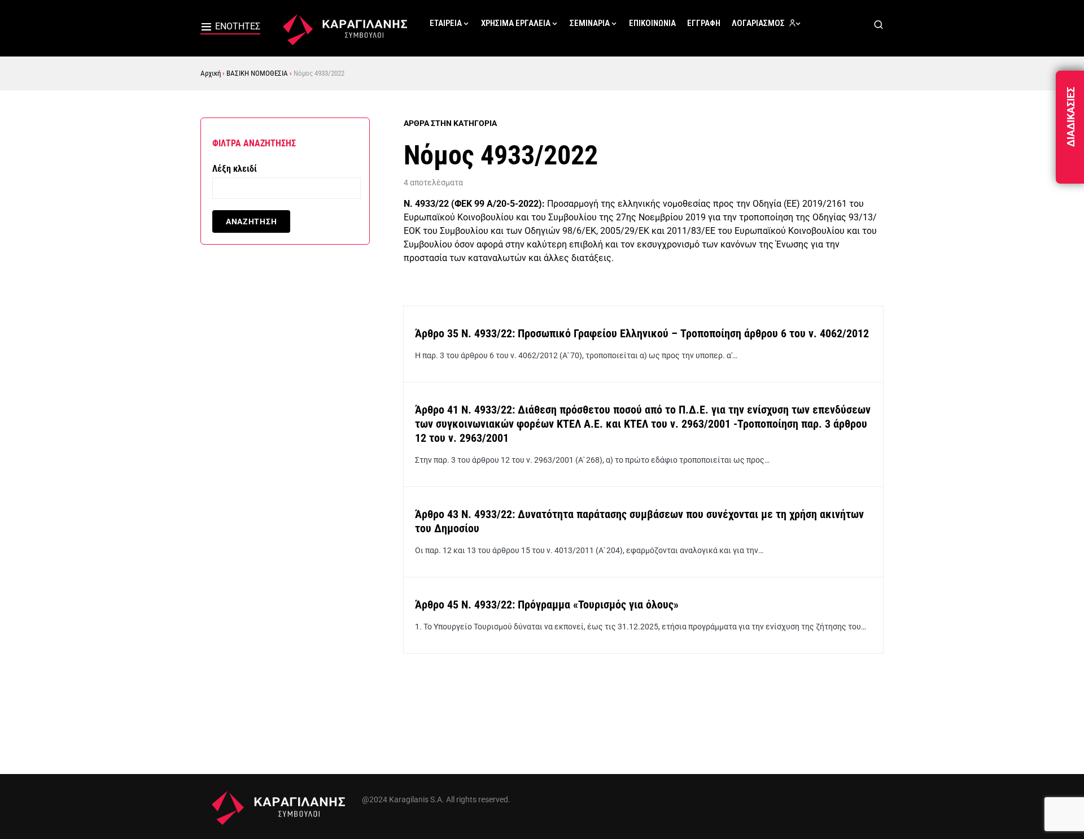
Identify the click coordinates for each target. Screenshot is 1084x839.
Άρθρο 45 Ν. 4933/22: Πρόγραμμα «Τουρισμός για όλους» (547, 604)
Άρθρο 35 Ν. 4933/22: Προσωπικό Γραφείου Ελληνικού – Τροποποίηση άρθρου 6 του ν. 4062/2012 (642, 333)
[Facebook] (826, 793)
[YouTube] (875, 793)
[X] (850, 793)
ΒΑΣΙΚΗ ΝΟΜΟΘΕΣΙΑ (257, 73)
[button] (230, 28)
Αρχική (210, 73)
